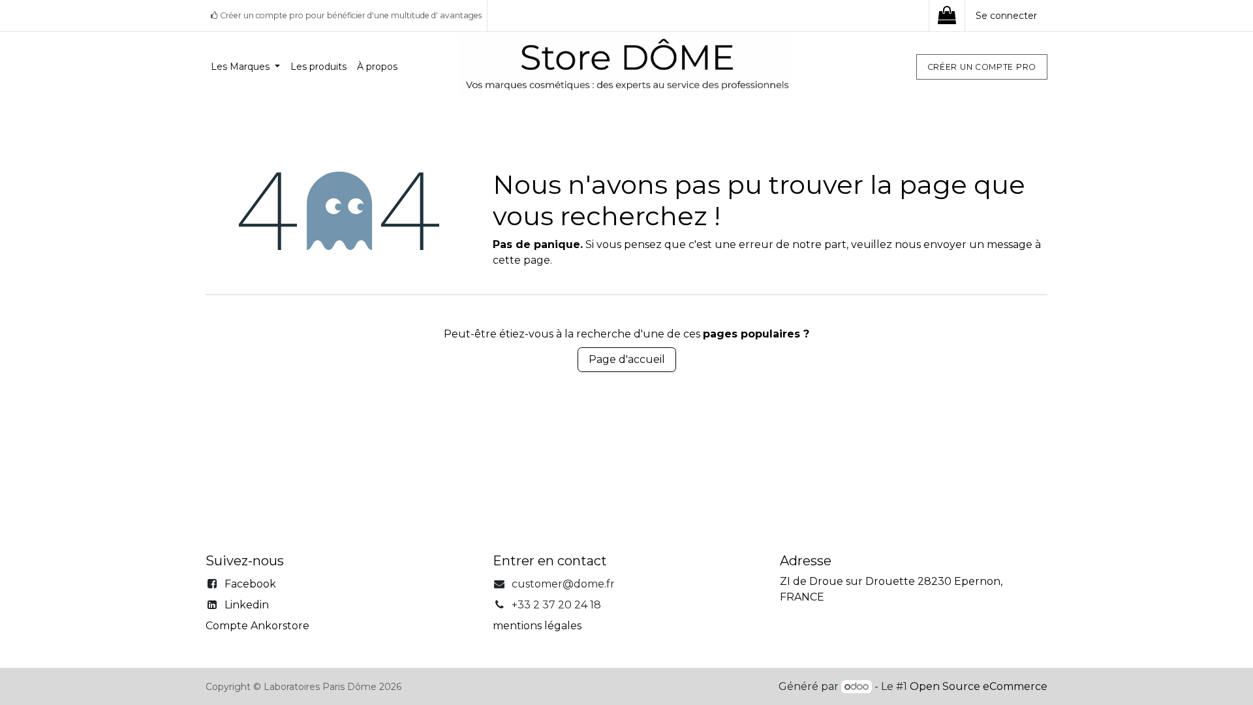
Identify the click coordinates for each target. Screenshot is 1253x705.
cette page (521, 260)
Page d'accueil (627, 359)
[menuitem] (245, 67)
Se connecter (1006, 16)
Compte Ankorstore (257, 625)
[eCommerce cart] (947, 15)
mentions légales (537, 625)
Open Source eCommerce (978, 686)
